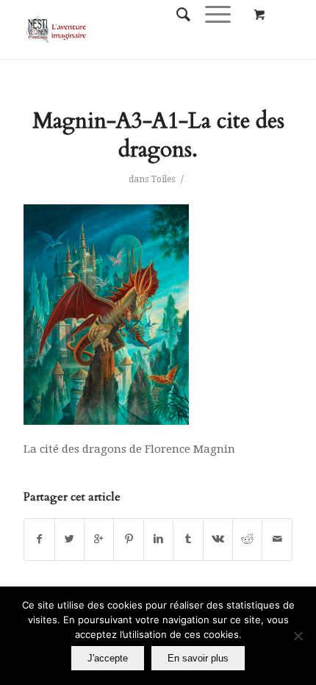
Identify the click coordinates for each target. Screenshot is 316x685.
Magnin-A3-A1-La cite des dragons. (158, 135)
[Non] (297, 635)
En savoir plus (198, 658)
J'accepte (107, 658)
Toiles (163, 179)
